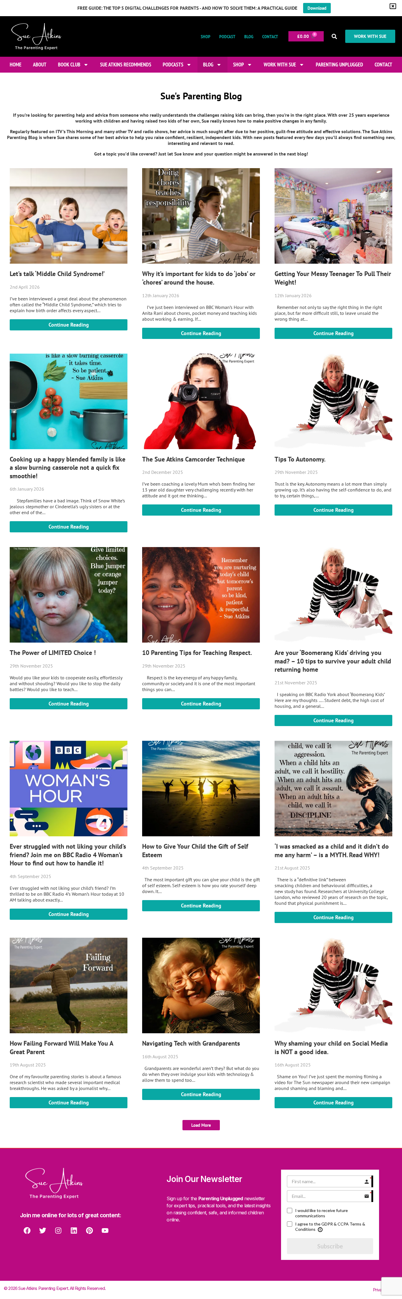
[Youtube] (105, 1230)
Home (15, 64)
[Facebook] (27, 1230)
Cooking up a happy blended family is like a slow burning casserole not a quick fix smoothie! (67, 467)
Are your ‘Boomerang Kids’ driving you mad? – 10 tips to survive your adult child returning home (333, 660)
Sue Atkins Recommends (125, 64)
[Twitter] (43, 1230)
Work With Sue (280, 64)
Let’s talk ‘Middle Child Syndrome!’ (57, 274)
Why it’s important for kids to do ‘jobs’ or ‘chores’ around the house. (198, 278)
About (39, 64)
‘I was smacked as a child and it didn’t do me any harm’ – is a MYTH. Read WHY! (332, 850)
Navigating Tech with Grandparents (191, 1043)
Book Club (69, 64)
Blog (248, 36)
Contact (270, 36)
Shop (205, 36)
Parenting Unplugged (339, 64)
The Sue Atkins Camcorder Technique (193, 459)
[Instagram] (58, 1230)
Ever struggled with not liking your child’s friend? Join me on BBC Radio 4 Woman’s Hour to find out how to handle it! (68, 854)
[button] (334, 36)
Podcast (227, 36)
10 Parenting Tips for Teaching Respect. (197, 652)
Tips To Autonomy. (300, 459)
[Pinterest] (89, 1230)
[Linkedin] (74, 1230)
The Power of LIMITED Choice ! (53, 652)
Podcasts (173, 64)
